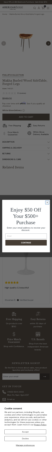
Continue (26, 243)
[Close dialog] (47, 202)
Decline (25, 438)
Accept (25, 432)
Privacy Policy (40, 424)
